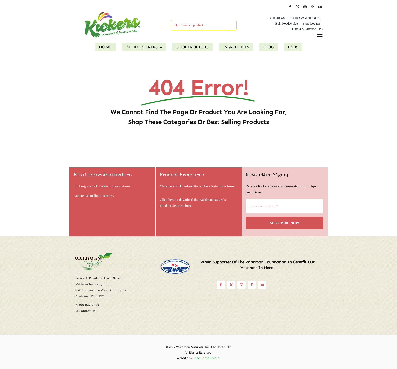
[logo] (112, 13)
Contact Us (81, 196)
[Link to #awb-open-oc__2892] (320, 35)
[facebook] (290, 6)
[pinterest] (312, 6)
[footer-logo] (93, 255)
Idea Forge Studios (206, 358)
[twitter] (297, 6)
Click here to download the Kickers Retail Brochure (197, 186)
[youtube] (320, 6)
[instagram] (305, 6)
